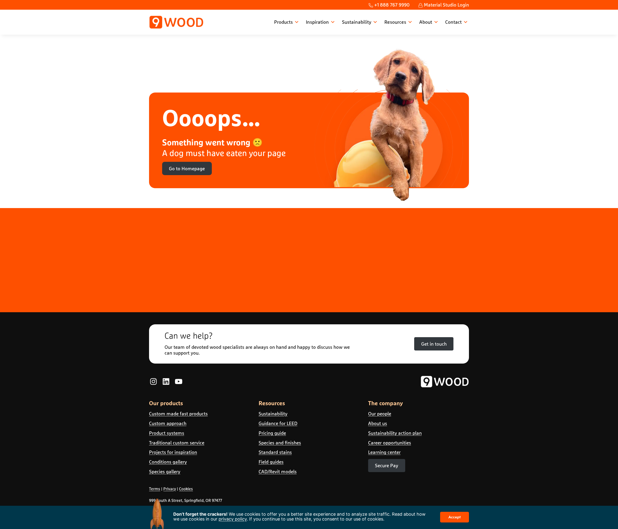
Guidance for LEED (278, 423)
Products (283, 22)
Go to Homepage (187, 168)
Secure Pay (386, 465)
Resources (395, 22)
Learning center (384, 452)
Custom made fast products (178, 414)
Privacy (169, 488)
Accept (454, 517)
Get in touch (434, 344)
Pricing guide (272, 433)
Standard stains (275, 452)
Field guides (271, 462)
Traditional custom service (176, 443)
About (425, 22)
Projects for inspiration (173, 452)
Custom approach (167, 423)
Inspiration (317, 22)
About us (377, 423)
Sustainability (356, 22)
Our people (379, 414)
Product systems (166, 433)
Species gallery (164, 471)
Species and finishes (280, 443)
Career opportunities (389, 443)
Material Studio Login (446, 5)
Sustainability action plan (395, 433)
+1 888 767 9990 (391, 5)
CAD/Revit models (278, 471)
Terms (154, 488)
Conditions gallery (168, 462)
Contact (453, 22)
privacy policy (233, 518)
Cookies (186, 488)
